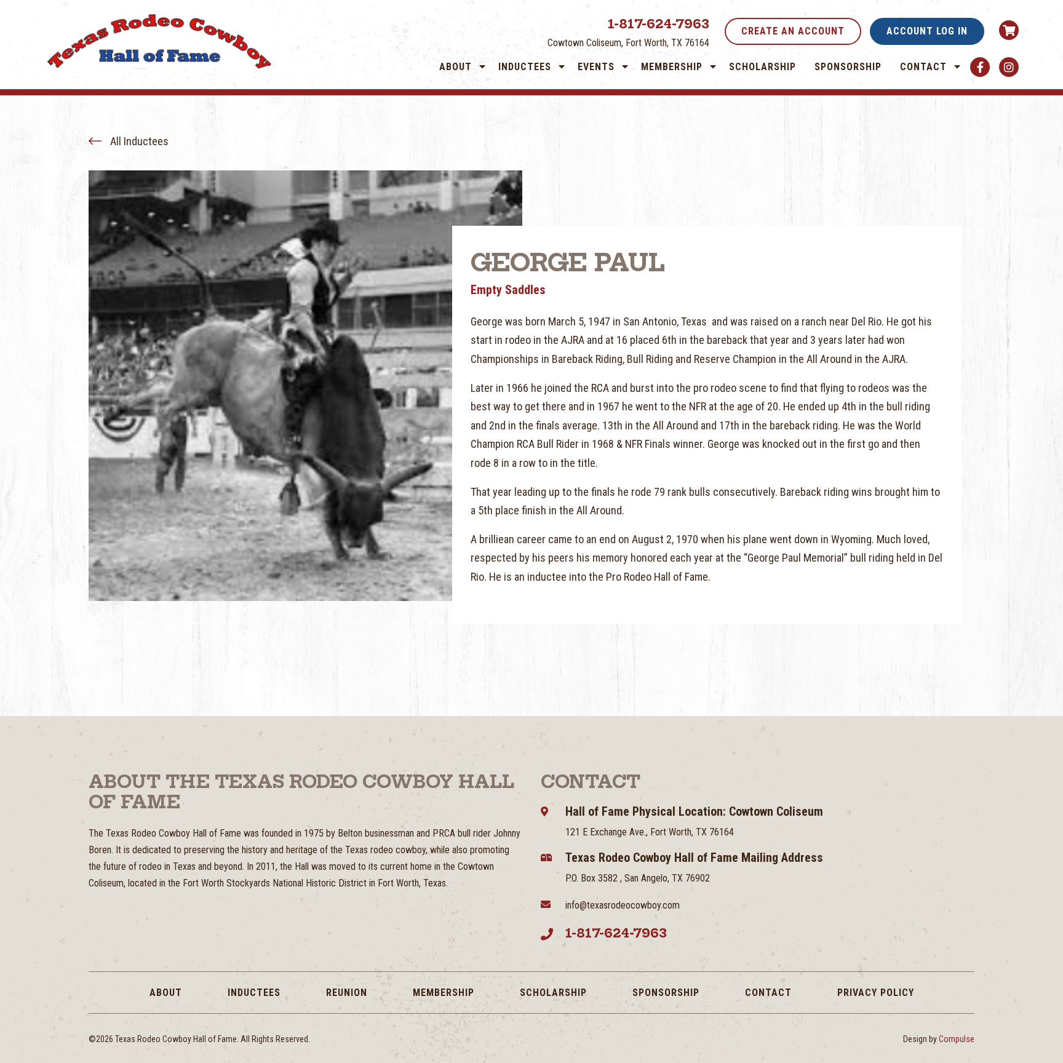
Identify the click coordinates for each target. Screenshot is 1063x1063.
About (455, 67)
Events (596, 67)
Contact (923, 67)
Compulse (956, 1039)
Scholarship (762, 67)
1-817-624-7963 (658, 23)
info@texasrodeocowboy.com (622, 905)
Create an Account (793, 31)
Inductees (524, 67)
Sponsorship (848, 67)
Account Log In (927, 31)
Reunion (346, 992)
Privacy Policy (875, 992)
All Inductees (138, 141)
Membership (672, 67)
